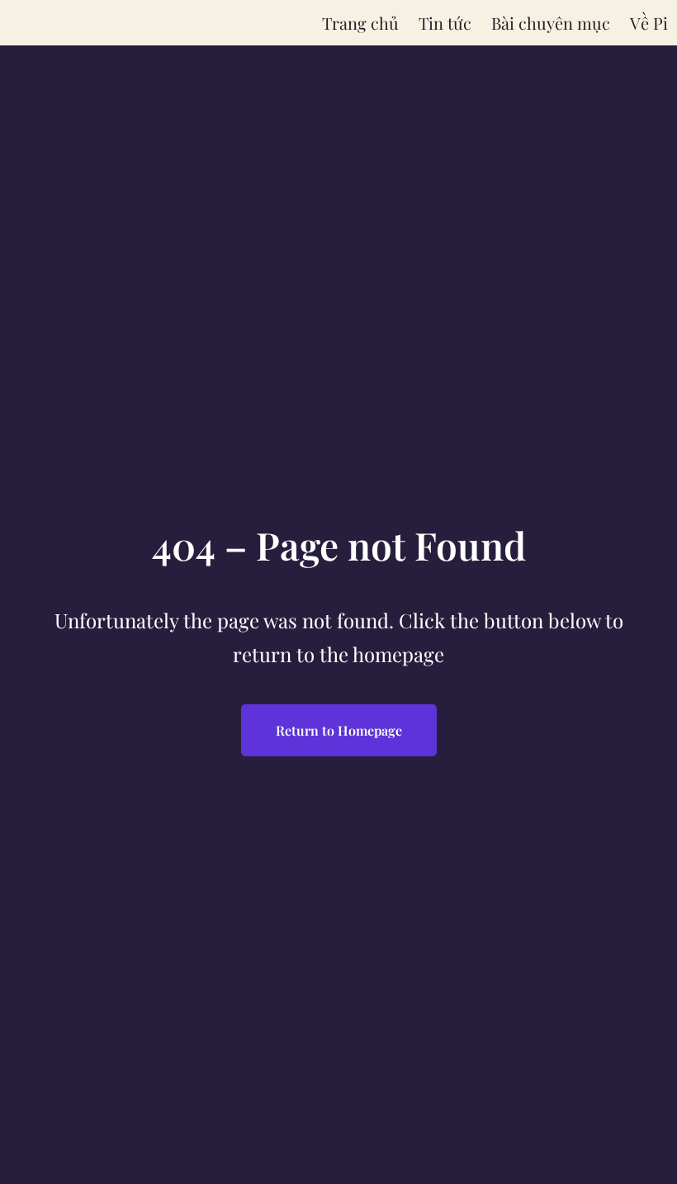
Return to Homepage (339, 730)
